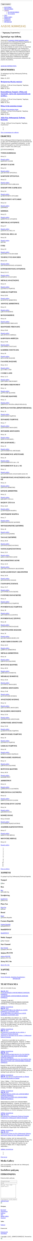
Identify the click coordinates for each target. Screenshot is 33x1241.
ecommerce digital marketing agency (18, 40)
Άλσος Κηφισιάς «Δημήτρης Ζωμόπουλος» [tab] (13, 977)
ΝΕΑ (5, 15)
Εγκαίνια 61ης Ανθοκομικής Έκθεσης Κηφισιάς (14, 1118)
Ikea (2, 890)
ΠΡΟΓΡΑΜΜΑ (8, 9)
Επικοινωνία (4, 1232)
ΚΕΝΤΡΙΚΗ (7, 7)
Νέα (2, 1214)
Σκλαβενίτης (4, 899)
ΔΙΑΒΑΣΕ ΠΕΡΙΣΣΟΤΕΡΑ (8, 66)
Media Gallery (8, 17)
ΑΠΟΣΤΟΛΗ (5, 1201)
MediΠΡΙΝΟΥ (5, 933)
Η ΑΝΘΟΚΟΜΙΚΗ (13, 12)
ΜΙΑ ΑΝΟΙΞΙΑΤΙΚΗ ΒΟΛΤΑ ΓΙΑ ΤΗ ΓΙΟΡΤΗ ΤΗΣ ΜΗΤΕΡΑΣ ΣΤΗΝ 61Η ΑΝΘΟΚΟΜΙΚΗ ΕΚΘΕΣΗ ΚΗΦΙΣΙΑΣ (16, 1060)
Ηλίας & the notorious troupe (11, 106)
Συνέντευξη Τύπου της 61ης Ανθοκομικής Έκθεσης (15, 1135)
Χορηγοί (3, 1218)
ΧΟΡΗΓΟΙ (7, 20)
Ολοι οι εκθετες (5, 869)
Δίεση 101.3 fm (5, 965)
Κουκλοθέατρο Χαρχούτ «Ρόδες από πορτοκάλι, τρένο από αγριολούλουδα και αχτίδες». (15, 94)
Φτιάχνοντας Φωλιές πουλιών (11, 82)
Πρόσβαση (4, 1233)
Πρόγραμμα (4, 1211)
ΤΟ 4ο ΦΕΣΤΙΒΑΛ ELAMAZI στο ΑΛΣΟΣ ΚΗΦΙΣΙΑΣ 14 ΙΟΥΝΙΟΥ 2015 (13, 1014)
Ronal (2, 916)
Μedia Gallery (5, 1216)
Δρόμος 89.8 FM (5, 956)
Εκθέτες (3, 1213)
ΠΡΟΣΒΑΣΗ (8, 22)
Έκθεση (3, 1225)
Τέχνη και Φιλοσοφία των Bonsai (10, 1078)
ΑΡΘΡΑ (6, 10)
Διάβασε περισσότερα (7, 1007)
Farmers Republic (6, 924)
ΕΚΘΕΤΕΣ (7, 18)
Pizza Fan (3, 907)
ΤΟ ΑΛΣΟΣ (11, 14)
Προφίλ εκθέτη (5, 159)
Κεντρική (3, 1210)
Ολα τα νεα (4, 1157)
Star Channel (4, 948)
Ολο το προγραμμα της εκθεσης (10, 132)
